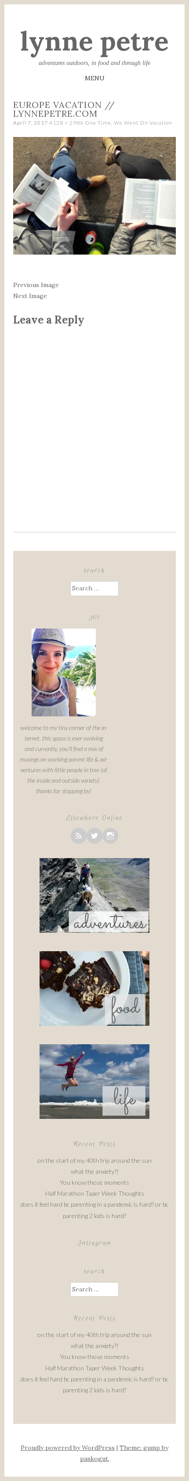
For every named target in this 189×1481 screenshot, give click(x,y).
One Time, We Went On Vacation (128, 122)
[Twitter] (94, 836)
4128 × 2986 (66, 122)
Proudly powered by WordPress (68, 1448)
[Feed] (79, 836)
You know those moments (94, 1182)
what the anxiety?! (95, 1171)
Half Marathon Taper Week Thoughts (94, 1193)
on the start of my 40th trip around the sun (94, 1160)
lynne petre (94, 41)
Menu (95, 78)
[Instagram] (110, 836)
